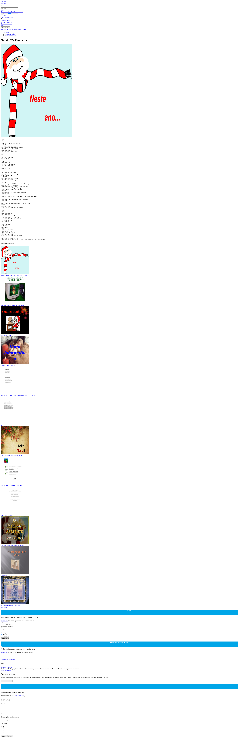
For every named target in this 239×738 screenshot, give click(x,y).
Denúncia (3, 667)
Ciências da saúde (9, 34)
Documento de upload (7, 12)
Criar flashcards (18, 12)
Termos (10, 670)
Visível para (4, 633)
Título (2, 622)
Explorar (3, 3)
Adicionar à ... (5, 27)
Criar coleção (5, 638)
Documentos (4, 659)
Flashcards (4, 17)
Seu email (4, 714)
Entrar (2, 10)
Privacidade (4, 670)
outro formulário (19, 696)
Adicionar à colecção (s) (8, 29)
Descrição (7, 626)
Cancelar (3, 736)
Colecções (10, 17)
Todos (5, 635)
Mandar (10, 736)
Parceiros (9, 667)
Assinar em (4, 621)
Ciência (6, 32)
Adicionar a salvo (20, 29)
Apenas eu (6, 636)
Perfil (2, 25)
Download (4, 607)
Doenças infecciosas (10, 36)
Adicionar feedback (6, 681)
